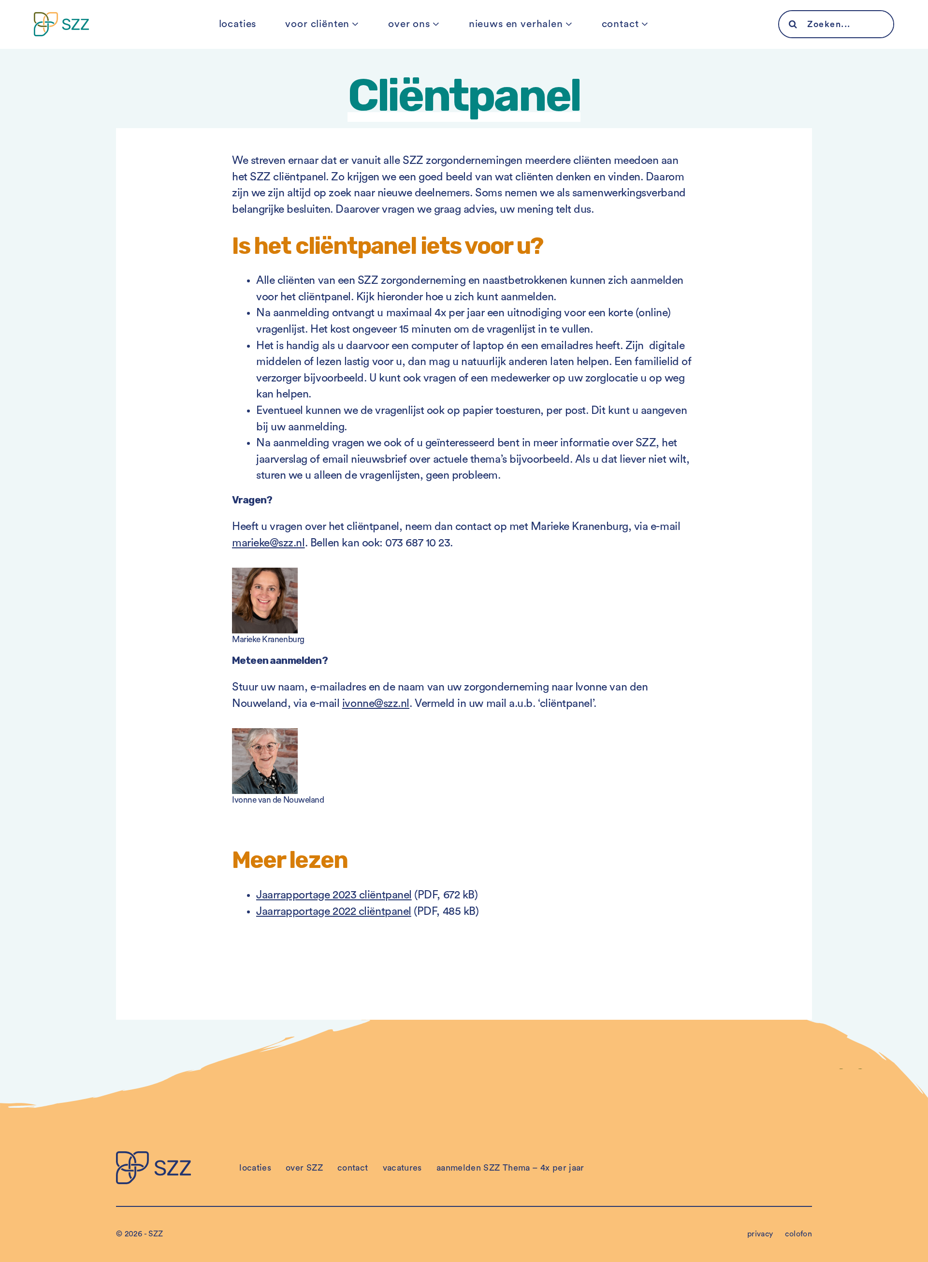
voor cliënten (317, 24)
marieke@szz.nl (268, 542)
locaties (238, 24)
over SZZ (304, 1167)
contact (620, 24)
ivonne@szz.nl (375, 703)
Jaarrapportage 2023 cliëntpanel (334, 894)
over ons (409, 24)
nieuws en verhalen (516, 24)
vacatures (402, 1167)
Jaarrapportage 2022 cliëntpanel (333, 911)
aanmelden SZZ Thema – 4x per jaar (510, 1167)
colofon (798, 1234)
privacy (760, 1234)
